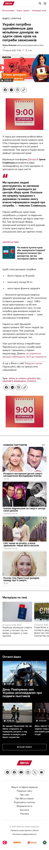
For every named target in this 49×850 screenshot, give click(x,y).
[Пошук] (39, 3)
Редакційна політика (24, 802)
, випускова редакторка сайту (23, 45)
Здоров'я (8, 381)
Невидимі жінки (39, 10)
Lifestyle (16, 18)
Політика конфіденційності (24, 834)
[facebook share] (5, 90)
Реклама (24, 814)
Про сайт (24, 795)
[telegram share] (11, 90)
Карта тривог (23, 10)
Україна (31, 381)
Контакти (24, 810)
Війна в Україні (17, 379)
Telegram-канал (33, 363)
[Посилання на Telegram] (7, 772)
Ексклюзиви (8, 10)
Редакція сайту (24, 791)
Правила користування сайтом (24, 830)
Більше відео (24, 747)
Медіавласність (24, 806)
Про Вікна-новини (24, 798)
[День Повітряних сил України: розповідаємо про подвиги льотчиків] (24, 673)
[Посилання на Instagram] (28, 772)
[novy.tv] (44, 843)
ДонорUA (33, 159)
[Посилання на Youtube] (21, 772)
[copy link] (24, 90)
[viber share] (17, 90)
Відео (6, 18)
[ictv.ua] (31, 843)
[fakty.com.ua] (17, 843)
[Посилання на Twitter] (34, 772)
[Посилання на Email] (41, 772)
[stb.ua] (5, 843)
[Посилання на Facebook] (14, 772)
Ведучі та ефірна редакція (24, 787)
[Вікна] (9, 3)
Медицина (20, 381)
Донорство (33, 379)
